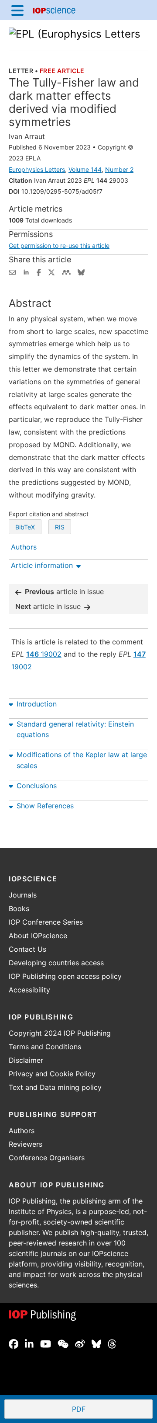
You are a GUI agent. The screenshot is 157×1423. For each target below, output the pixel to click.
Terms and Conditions (45, 1046)
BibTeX (25, 527)
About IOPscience (38, 935)
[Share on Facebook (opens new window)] (39, 271)
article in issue (64, 591)
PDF (110, 1410)
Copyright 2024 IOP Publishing (60, 1033)
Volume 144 (85, 169)
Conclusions (37, 785)
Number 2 (119, 169)
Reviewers (25, 1144)
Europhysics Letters (37, 169)
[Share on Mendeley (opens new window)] (66, 271)
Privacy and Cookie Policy (52, 1073)
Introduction (37, 703)
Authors (21, 1130)
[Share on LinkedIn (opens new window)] (26, 271)
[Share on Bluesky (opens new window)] (81, 271)
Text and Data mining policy (55, 1087)
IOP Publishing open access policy (65, 976)
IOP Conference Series (46, 922)
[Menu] (17, 10)
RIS (60, 527)
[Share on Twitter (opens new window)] (51, 271)
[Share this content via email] (12, 271)
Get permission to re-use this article (59, 245)
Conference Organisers (47, 1157)
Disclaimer (26, 1060)
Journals (23, 895)
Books (19, 908)
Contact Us (27, 949)
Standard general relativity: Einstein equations (75, 729)
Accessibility (29, 989)
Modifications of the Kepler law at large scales (82, 760)
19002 (43, 654)
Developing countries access (56, 962)
